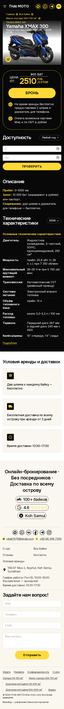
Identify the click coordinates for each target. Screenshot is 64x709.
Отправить (32, 655)
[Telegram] (42, 532)
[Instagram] (49, 532)
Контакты (39, 555)
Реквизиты (19, 672)
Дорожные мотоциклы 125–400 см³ (23, 684)
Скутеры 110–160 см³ (13, 678)
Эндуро (52, 689)
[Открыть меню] (5, 6)
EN (59, 6)
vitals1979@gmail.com (20, 538)
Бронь (32, 93)
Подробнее (10, 342)
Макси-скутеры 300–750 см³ (21, 18)
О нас (6, 548)
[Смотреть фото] (8, 59)
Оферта (7, 672)
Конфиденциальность (38, 672)
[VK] (28, 532)
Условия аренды (13, 561)
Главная (10, 14)
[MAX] (15, 532)
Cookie (56, 672)
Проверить (32, 166)
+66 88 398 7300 (51, 538)
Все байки (24, 14)
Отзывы (8, 555)
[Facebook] (35, 532)
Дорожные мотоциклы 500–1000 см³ (24, 689)
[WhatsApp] (21, 532)
